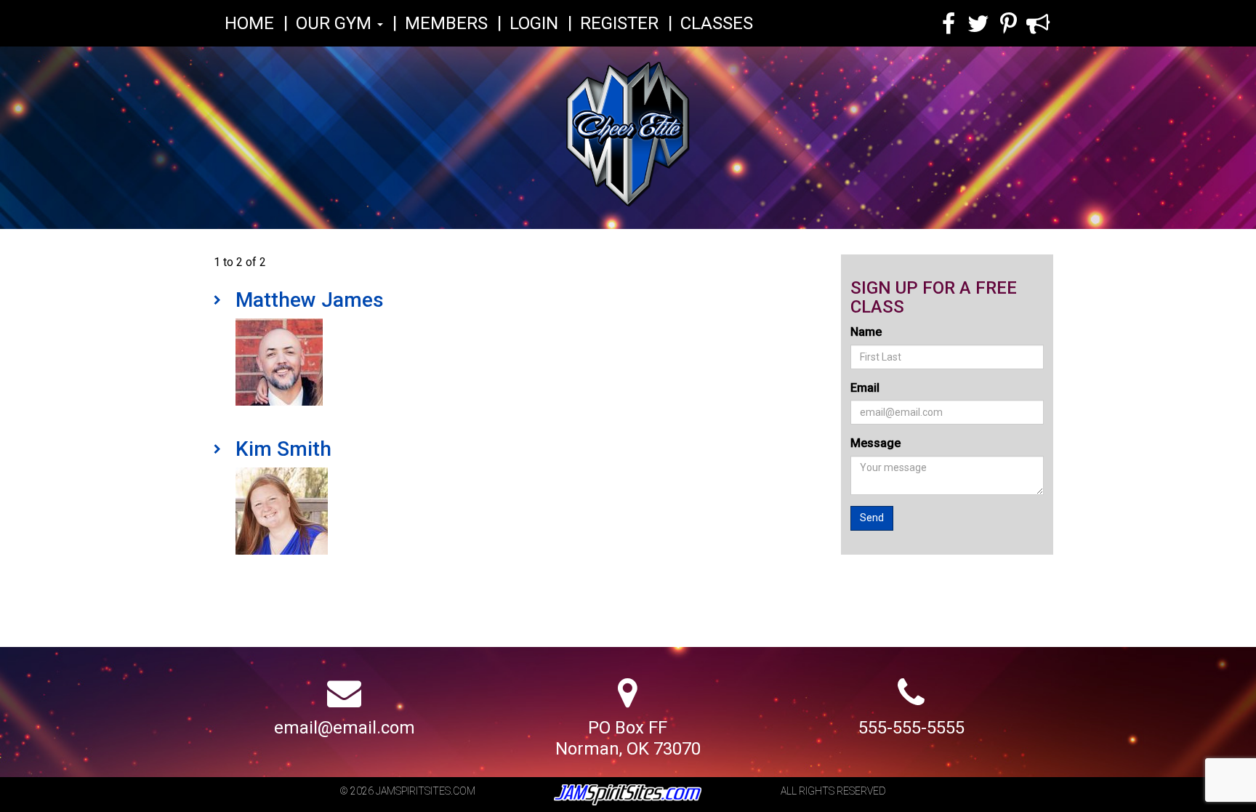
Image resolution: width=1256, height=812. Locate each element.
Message (875, 443)
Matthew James (310, 300)
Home (249, 23)
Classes (716, 23)
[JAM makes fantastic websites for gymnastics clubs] (627, 795)
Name (866, 332)
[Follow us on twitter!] (979, 26)
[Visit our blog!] (1038, 26)
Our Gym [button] (336, 23)
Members (446, 23)
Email (864, 388)
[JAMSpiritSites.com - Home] (628, 139)
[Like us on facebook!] (948, 26)
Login (534, 23)
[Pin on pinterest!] (1008, 26)
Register (619, 23)
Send (872, 517)
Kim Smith (283, 449)
